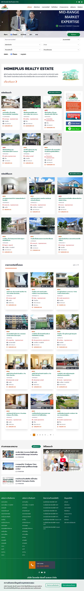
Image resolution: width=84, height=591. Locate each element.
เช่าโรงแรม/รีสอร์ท (26, 517)
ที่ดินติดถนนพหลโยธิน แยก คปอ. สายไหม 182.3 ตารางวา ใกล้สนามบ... (30, 114)
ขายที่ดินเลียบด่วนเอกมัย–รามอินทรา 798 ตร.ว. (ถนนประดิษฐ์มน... (67, 414)
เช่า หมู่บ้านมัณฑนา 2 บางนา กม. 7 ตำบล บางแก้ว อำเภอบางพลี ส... (67, 292)
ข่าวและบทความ (64, 7)
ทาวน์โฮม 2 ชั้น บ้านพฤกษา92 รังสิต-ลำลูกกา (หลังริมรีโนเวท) (13, 239)
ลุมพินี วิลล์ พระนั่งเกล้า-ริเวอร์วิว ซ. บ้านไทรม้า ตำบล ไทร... (16, 374)
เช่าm (23, 546)
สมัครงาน (73, 7)
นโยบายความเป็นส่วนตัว (69, 522)
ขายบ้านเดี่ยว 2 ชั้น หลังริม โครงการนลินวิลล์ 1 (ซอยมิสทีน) (10, 113)
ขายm (2, 546)
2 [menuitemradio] (37, 435)
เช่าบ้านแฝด (25, 525)
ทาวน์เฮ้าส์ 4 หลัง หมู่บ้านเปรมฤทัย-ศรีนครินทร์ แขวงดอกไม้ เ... (66, 374)
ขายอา (2, 555)
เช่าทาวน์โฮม (25, 534)
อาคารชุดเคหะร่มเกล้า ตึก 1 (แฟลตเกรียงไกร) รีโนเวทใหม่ (14, 199)
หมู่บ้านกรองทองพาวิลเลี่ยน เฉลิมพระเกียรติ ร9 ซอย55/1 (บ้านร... (70, 199)
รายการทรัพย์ (45, 7)
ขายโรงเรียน (4, 531)
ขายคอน (3, 537)
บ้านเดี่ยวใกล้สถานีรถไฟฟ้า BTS (50, 517)
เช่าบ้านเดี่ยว (25, 502)
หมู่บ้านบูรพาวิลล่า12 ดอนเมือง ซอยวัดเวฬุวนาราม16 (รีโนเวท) (41, 199)
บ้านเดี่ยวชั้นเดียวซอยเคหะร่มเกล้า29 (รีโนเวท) (42, 239)
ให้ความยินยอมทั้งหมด (69, 585)
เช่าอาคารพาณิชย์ (26, 514)
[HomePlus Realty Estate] (4, 7)
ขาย (36, 34)
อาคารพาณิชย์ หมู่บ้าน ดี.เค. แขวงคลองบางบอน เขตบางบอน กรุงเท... (16, 334)
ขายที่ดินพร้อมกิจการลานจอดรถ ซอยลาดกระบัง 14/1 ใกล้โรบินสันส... (41, 414)
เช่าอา (23, 555)
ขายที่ (2, 549)
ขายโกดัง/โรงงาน (5, 522)
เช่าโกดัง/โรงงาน (26, 522)
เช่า (31, 34)
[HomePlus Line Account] (81, 2)
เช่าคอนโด (24, 508)
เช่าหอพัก (24, 540)
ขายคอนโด (3, 508)
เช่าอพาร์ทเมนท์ (25, 511)
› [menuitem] (53, 435)
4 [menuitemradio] (42, 435)
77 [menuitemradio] (50, 435)
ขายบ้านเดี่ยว (4, 502)
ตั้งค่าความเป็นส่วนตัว (53, 585)
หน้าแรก (29, 7)
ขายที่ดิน (3, 520)
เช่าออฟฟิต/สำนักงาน (27, 528)
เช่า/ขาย (23, 34)
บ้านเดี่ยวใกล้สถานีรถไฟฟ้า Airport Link (51, 528)
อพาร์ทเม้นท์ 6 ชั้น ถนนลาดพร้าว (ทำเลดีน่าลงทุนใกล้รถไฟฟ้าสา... (52, 150)
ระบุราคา (23, 54)
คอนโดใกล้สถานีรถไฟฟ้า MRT (50, 502)
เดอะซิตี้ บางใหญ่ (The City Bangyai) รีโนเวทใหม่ (30, 150)
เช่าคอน (24, 537)
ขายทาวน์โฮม (4, 534)
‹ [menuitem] (30, 435)
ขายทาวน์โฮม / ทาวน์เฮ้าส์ (7, 505)
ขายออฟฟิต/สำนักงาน (6, 528)
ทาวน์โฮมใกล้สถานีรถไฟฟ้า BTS (50, 514)
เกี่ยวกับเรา (37, 7)
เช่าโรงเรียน (25, 531)
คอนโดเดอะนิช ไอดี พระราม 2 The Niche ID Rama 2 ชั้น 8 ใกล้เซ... (16, 414)
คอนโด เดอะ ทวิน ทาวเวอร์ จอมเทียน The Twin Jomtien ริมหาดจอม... (16, 292)
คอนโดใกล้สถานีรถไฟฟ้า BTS (50, 511)
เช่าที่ (23, 549)
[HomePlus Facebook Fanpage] (76, 2)
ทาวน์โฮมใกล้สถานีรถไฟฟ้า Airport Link (51, 523)
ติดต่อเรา (80, 7)
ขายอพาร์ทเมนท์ (5, 511)
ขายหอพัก (3, 540)
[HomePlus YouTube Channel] (79, 2)
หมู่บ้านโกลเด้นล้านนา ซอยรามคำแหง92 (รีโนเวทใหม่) (69, 239)
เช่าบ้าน (24, 552)
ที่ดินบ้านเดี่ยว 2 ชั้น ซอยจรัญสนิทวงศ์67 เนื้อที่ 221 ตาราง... (51, 114)
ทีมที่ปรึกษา (54, 7)
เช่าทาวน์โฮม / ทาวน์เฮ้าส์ (28, 505)
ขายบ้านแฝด (4, 525)
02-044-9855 (43, 566)
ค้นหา (74, 35)
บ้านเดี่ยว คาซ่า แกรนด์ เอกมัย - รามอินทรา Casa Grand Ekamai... (40, 292)
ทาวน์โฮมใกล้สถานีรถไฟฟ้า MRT (50, 505)
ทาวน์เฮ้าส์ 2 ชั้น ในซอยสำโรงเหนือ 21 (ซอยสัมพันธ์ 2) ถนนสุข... (41, 334)
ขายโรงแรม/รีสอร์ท (5, 517)
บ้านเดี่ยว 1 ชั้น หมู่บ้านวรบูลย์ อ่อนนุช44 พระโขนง (67, 334)
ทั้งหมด (15, 34)
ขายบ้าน (3, 552)
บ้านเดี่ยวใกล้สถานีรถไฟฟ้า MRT (50, 508)
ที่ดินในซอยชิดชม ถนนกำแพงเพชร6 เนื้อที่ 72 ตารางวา (10, 150)
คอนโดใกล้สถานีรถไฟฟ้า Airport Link (52, 520)
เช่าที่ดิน (24, 520)
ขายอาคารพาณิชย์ (5, 514)
